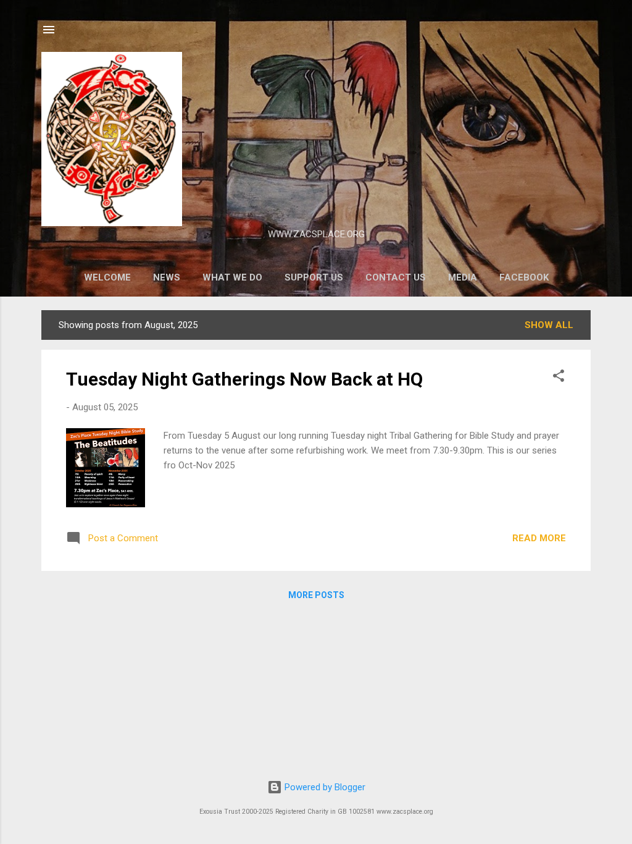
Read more (539, 538)
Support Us (314, 277)
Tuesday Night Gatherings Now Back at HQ (244, 379)
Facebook (524, 277)
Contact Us (395, 277)
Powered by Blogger (323, 787)
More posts (316, 595)
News (166, 277)
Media (462, 277)
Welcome (107, 277)
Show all (549, 325)
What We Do (232, 277)
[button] (558, 377)
